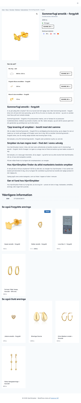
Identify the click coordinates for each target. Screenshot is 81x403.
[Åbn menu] (77, 3)
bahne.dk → (48, 26)
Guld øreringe (54, 16)
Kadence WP (55, 398)
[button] (36, 14)
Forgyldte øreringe (46, 16)
